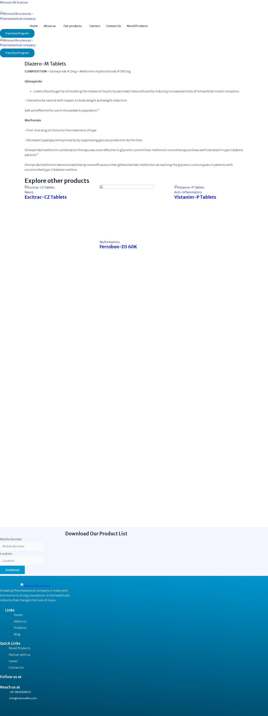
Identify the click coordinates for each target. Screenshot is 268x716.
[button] (51, 26)
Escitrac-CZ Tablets (46, 197)
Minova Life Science (14, 2)
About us (50, 26)
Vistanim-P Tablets (195, 197)
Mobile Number (11, 539)
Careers (95, 26)
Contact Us (113, 26)
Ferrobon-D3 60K (118, 247)
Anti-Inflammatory (188, 192)
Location (6, 553)
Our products (72, 26)
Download (12, 570)
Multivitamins (110, 242)
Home (34, 26)
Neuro (29, 192)
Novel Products (137, 26)
